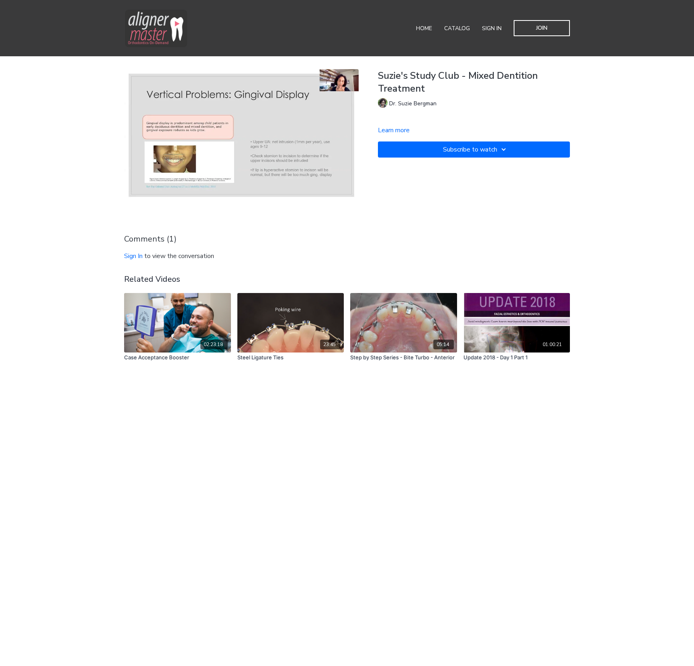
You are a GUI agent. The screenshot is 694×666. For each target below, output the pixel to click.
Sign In (492, 28)
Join (541, 28)
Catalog (457, 28)
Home (424, 28)
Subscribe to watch (470, 149)
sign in (133, 256)
